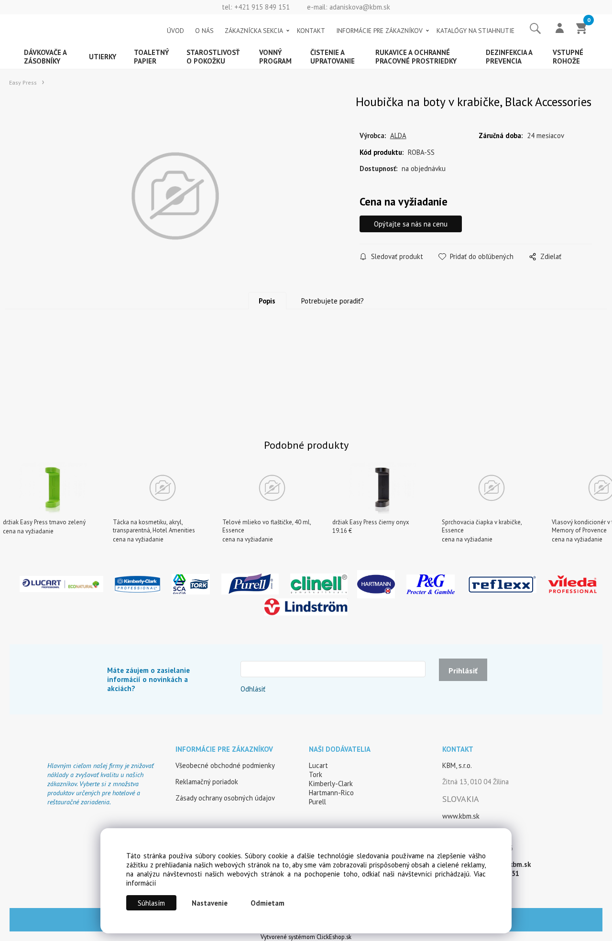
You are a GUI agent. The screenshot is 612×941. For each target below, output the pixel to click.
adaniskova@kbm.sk (359, 6)
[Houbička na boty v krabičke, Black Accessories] (175, 196)
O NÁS (204, 30)
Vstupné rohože (568, 56)
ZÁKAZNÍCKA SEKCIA (254, 30)
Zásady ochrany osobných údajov (225, 797)
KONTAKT (311, 30)
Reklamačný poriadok (206, 781)
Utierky (102, 56)
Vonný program (275, 56)
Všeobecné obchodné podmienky (225, 765)
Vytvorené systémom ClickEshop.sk (306, 937)
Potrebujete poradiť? (332, 300)
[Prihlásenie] (560, 29)
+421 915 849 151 (262, 6)
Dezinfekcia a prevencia (509, 56)
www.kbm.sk (461, 816)
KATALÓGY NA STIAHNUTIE (475, 30)
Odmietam (267, 903)
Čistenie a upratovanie (332, 56)
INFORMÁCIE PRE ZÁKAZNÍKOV (379, 30)
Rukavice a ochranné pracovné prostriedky (416, 56)
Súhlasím (151, 903)
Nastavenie (210, 903)
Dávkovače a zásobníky (45, 56)
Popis (267, 300)
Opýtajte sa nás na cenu (411, 223)
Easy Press (23, 82)
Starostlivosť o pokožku (213, 56)
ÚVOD (175, 30)
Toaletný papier (151, 56)
